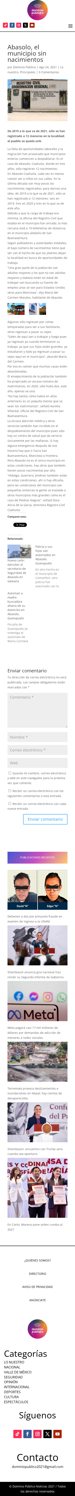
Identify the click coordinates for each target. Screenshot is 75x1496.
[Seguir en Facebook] (12, 25)
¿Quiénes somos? (37, 1260)
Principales (27, 72)
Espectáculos (16, 1402)
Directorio (37, 1274)
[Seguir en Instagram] (18, 25)
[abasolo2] (37, 309)
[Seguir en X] (25, 25)
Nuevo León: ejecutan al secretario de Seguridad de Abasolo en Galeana (17, 570)
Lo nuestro (14, 1362)
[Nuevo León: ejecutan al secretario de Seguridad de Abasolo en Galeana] (19, 551)
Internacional (16, 1387)
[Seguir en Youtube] (32, 25)
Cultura (11, 1397)
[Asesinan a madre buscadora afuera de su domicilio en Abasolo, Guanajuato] (21, 617)
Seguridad (13, 1377)
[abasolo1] (16, 309)
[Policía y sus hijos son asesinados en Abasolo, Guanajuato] (49, 566)
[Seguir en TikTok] (5, 25)
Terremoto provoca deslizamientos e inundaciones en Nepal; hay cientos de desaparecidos (35, 1093)
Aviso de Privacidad (37, 1287)
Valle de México (17, 1372)
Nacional (12, 1367)
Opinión (11, 1382)
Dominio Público (24, 67)
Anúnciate (37, 1300)
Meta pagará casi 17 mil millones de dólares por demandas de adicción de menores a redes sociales (34, 1033)
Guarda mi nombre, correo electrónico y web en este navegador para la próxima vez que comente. (37, 778)
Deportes (12, 1392)
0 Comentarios (49, 72)
